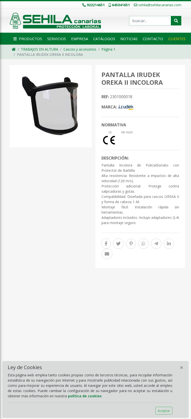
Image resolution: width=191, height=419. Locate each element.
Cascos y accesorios (79, 49)
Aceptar (164, 410)
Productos (30, 38)
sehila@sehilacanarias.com (159, 4)
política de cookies (85, 396)
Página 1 (108, 49)
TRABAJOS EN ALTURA (39, 49)
